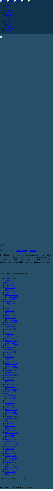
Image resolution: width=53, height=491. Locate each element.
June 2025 (9, 306)
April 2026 (9, 285)
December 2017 (11, 458)
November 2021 (11, 396)
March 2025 (10, 313)
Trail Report (21, 251)
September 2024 (11, 327)
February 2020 (11, 428)
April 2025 (9, 311)
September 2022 (11, 375)
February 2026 (11, 290)
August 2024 (10, 329)
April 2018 (9, 449)
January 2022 (10, 391)
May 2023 (9, 357)
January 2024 (10, 343)
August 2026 (10, 278)
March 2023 (10, 361)
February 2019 (11, 439)
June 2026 (9, 281)
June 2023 (9, 354)
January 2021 (10, 412)
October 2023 (10, 350)
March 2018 (10, 451)
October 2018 (10, 446)
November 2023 (11, 347)
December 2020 (11, 414)
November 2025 (11, 297)
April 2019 (9, 435)
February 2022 (11, 389)
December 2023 (11, 345)
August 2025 (10, 304)
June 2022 (9, 380)
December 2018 (11, 444)
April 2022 (9, 384)
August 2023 (10, 352)
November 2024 (11, 322)
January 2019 (10, 442)
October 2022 (10, 373)
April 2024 (9, 336)
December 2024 (11, 320)
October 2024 (10, 324)
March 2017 (10, 465)
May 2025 (9, 308)
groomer (32, 251)
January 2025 (10, 317)
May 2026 (9, 283)
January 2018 (10, 455)
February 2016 (11, 474)
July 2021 (9, 400)
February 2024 (11, 340)
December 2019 (11, 432)
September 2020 (11, 419)
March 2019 (10, 437)
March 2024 (10, 338)
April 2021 (9, 405)
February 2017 (11, 467)
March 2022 (10, 386)
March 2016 (10, 472)
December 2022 (11, 368)
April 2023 (9, 359)
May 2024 (9, 334)
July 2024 (9, 331)
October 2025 (10, 299)
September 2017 (11, 462)
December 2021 (11, 393)
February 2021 (11, 409)
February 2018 (11, 453)
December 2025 (11, 294)
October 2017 (10, 460)
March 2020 (10, 426)
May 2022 (9, 382)
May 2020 (9, 421)
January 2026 (10, 292)
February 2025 (11, 315)
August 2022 (10, 377)
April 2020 (9, 423)
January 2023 (10, 366)
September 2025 (11, 301)
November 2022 (11, 370)
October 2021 (10, 398)
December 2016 (11, 469)
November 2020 (11, 416)
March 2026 (10, 288)
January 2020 (10, 430)
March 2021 (10, 407)
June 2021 (9, 403)
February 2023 (11, 363)
